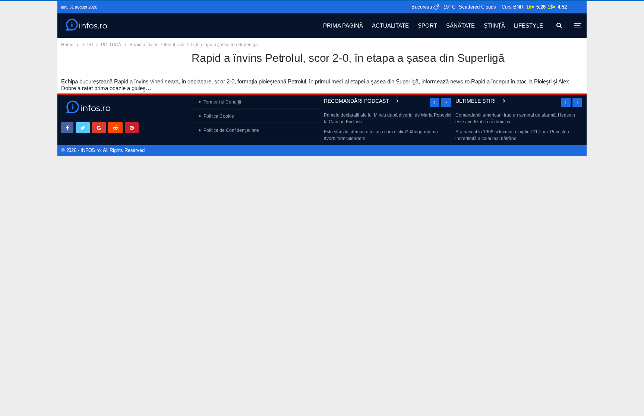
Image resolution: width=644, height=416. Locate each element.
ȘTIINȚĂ (494, 25)
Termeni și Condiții (222, 102)
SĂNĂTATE (460, 25)
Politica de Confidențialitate (231, 130)
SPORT (427, 25)
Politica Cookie (218, 116)
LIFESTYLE (528, 25)
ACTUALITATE (390, 25)
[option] (388, 127)
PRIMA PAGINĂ (343, 25)
